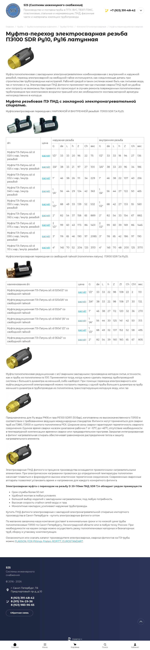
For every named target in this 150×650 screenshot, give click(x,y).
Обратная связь (19, 613)
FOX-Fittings (34, 541)
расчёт (46, 155)
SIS (8, 567)
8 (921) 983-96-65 (22, 605)
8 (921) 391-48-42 (22, 598)
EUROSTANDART (72, 541)
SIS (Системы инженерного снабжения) (53, 5)
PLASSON (20, 541)
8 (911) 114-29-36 (22, 601)
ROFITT (56, 541)
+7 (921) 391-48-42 (122, 10)
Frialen (47, 541)
